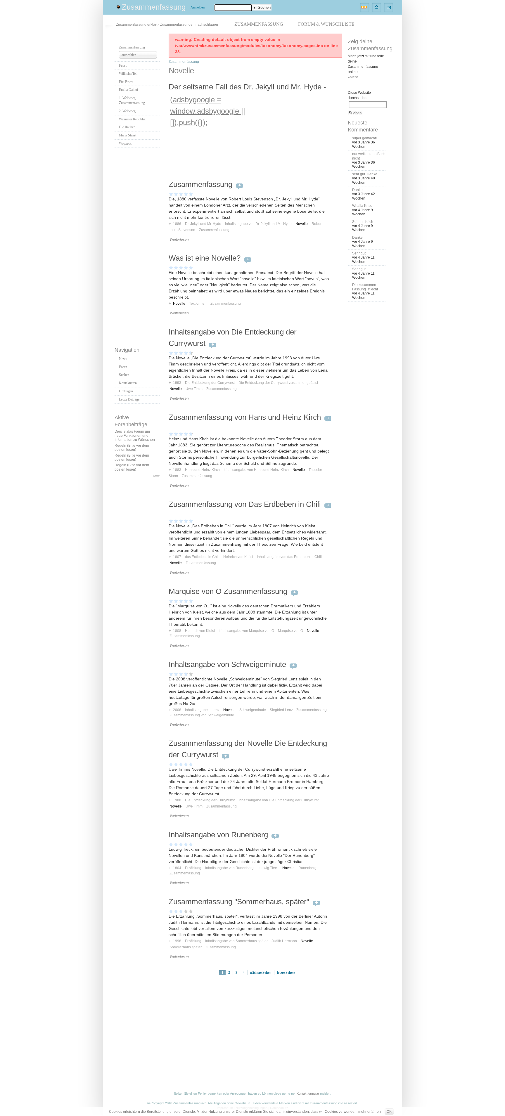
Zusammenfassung (154, 7)
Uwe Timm (194, 389)
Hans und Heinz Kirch (202, 470)
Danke (357, 190)
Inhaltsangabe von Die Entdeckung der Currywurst (278, 800)
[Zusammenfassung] (377, 7)
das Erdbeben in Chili (202, 557)
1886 (177, 224)
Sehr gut (359, 253)
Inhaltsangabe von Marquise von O (246, 631)
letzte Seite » (286, 973)
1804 (177, 868)
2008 (177, 710)
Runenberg (307, 868)
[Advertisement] (138, 245)
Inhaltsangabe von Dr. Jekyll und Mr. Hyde (258, 224)
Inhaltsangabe (196, 710)
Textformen (198, 303)
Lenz (215, 710)
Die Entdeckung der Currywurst (210, 383)
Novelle (301, 224)
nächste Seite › (260, 973)
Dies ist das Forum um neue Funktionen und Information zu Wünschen (135, 435)
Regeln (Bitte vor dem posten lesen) (132, 447)
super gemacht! (364, 138)
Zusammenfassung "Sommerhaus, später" (239, 901)
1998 (177, 941)
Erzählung (193, 868)
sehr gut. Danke (364, 174)
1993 (177, 383)
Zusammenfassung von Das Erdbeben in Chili (245, 504)
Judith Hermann (284, 941)
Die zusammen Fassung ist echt (365, 287)
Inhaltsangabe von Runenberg (218, 834)
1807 (177, 557)
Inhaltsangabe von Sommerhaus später (236, 941)
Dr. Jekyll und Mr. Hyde (203, 224)
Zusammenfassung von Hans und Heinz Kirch (245, 417)
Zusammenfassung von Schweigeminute (202, 715)
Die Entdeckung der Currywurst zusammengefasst (278, 383)
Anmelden (198, 7)
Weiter (156, 475)
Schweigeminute (252, 710)
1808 (177, 631)
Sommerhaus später (186, 947)
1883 (177, 470)
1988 (177, 800)
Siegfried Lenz (281, 710)
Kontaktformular (308, 1093)
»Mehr (353, 77)
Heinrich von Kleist (238, 557)
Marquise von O (290, 631)
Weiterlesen (179, 240)
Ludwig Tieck (268, 868)
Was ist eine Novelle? (205, 258)
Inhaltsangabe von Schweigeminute (227, 664)
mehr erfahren (369, 1112)
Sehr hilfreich (362, 222)
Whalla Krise (362, 206)
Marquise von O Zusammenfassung (228, 591)
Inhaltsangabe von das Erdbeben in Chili (289, 557)
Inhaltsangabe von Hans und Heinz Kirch (256, 470)
